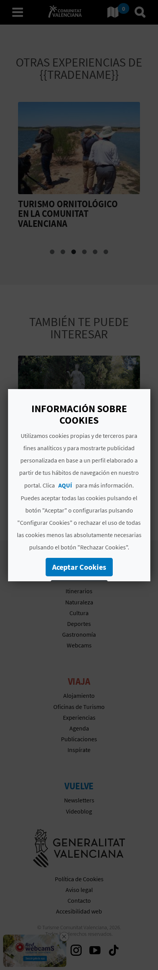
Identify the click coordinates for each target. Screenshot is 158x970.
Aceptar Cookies (79, 567)
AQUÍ (65, 485)
